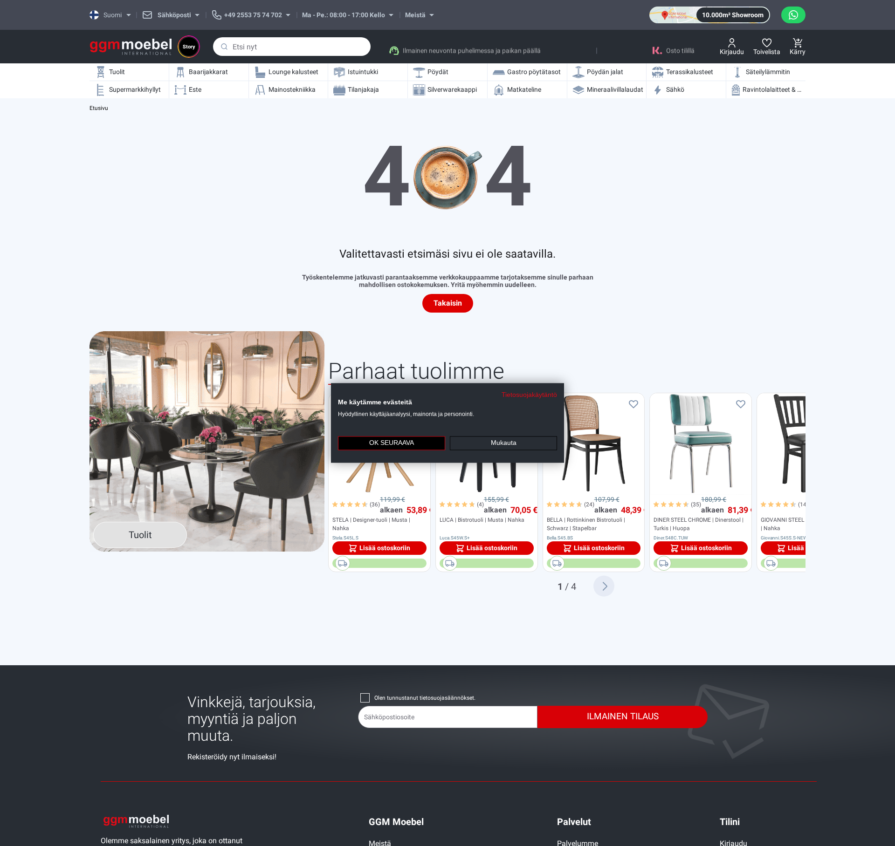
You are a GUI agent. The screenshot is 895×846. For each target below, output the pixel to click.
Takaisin (448, 303)
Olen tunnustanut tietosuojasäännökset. (424, 698)
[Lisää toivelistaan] (633, 404)
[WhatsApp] (793, 15)
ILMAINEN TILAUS (623, 716)
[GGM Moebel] (131, 47)
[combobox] (292, 46)
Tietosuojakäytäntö (529, 394)
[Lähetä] (224, 46)
